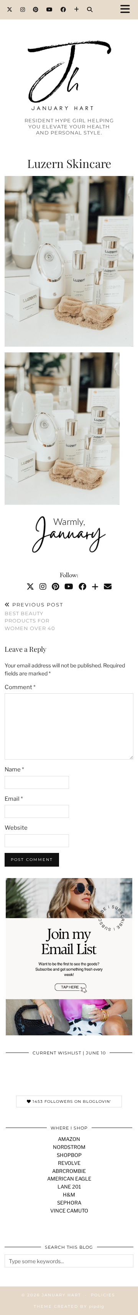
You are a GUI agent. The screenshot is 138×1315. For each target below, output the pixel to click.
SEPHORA (69, 1203)
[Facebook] (63, 9)
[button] (127, 9)
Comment (20, 687)
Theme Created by (69, 1306)
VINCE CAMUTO (69, 1211)
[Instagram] (22, 9)
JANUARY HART (61, 1295)
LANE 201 (69, 1187)
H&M (69, 1195)
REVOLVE (69, 1163)
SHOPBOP (69, 1155)
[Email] (108, 586)
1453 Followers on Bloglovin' (71, 1101)
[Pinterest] (36, 9)
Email (14, 798)
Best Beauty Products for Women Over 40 (34, 616)
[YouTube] (49, 9)
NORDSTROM (69, 1147)
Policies (103, 1295)
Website (16, 827)
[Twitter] (10, 9)
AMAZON (69, 1139)
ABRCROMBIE (69, 1171)
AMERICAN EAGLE (69, 1179)
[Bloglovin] (76, 9)
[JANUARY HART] (69, 62)
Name (14, 769)
